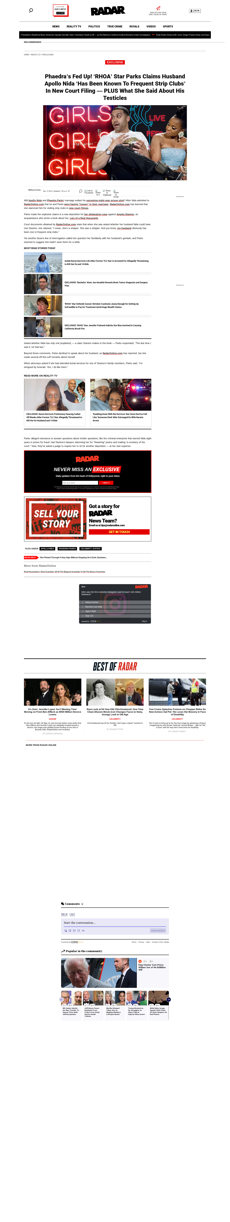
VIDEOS (151, 26)
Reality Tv (35, 54)
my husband (124, 228)
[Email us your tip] (61, 16)
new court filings (78, 208)
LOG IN (196, 11)
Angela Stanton (125, 214)
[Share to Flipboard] (107, 191)
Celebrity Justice (91, 549)
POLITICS (94, 26)
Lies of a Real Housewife (84, 218)
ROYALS (134, 26)
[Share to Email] (116, 191)
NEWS (56, 26)
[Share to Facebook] (89, 191)
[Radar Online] (108, 11)
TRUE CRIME (114, 26)
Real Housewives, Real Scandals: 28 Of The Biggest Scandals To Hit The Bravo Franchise (64, 572)
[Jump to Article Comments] (80, 191)
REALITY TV (74, 26)
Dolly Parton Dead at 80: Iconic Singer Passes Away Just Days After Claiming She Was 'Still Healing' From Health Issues (167, 35)
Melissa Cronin (35, 190)
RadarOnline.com (34, 204)
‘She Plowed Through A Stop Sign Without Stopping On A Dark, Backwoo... (73, 557)
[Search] (31, 12)
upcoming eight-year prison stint (105, 200)
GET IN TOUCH (119, 532)
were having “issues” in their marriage (86, 204)
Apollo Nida (47, 54)
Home (26, 54)
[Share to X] (98, 191)
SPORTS (168, 26)
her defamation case (95, 214)
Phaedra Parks (55, 200)
